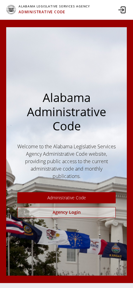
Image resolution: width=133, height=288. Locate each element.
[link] (48, 9)
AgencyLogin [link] (67, 212)
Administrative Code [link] (66, 198)
